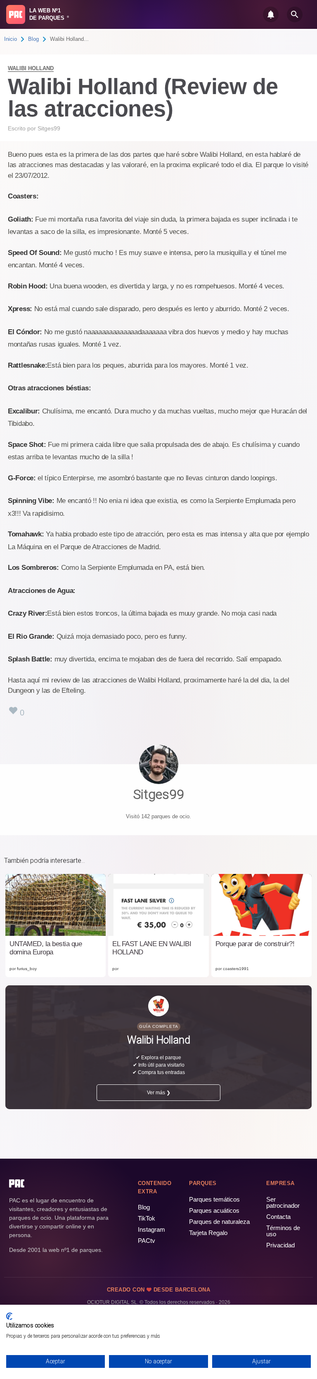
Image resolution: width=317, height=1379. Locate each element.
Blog (33, 39)
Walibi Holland (31, 68)
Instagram (151, 1229)
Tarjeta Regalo (208, 1232)
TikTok (146, 1218)
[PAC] (15, 14)
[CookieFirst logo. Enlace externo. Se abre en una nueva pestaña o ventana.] (9, 1316)
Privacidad (280, 1245)
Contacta (278, 1216)
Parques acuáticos (214, 1210)
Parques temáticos (214, 1199)
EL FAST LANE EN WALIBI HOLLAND (151, 948)
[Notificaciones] (271, 14)
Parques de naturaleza (219, 1221)
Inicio (10, 39)
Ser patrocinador (283, 1202)
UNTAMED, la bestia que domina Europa (45, 948)
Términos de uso (283, 1230)
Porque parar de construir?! (255, 944)
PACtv (146, 1240)
